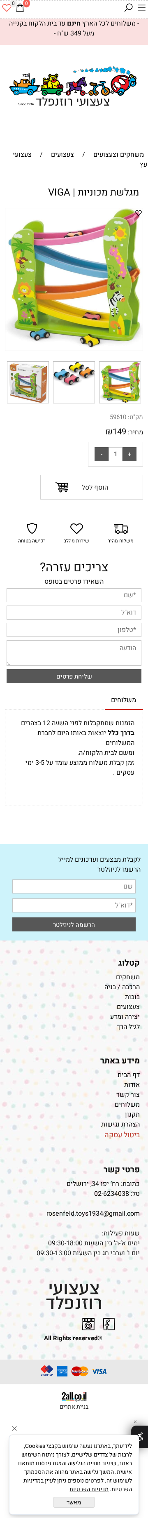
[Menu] (141, 8)
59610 (118, 417)
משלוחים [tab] (123, 700)
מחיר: (134, 432)
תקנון (132, 1115)
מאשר (74, 1502)
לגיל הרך (128, 1027)
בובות (132, 997)
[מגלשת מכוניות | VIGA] (120, 403)
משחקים (128, 977)
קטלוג (129, 963)
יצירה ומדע (125, 1017)
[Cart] (20, 8)
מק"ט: (135, 417)
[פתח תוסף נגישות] (139, 1437)
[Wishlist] (6, 8)
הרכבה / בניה (122, 987)
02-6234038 (111, 1194)
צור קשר (128, 1095)
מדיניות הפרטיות (89, 1489)
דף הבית (129, 1075)
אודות (132, 1085)
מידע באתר (120, 1061)
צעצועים (128, 1007)
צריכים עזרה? (74, 568)
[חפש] (128, 8)
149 (119, 432)
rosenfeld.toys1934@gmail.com (93, 1214)
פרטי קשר (122, 1170)
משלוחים (127, 1105)
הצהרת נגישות (119, 1124)
